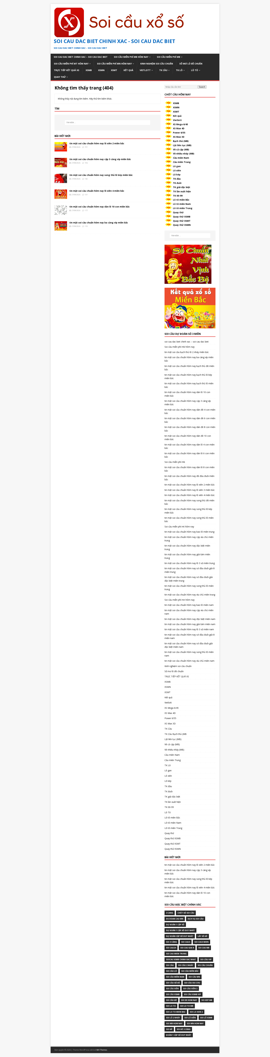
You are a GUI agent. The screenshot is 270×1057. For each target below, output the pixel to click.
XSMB (89, 70)
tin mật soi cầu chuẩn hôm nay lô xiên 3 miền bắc (190, 489)
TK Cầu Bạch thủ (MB (176, 734)
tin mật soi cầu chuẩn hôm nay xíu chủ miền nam (189, 660)
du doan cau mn (174, 918)
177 (86, 210)
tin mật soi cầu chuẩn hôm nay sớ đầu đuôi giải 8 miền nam (190, 636)
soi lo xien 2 (196, 1012)
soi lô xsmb (206, 1017)
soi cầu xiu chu (192, 982)
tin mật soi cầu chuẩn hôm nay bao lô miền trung (189, 531)
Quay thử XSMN (182, 224)
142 (86, 179)
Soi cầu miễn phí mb (168, 56)
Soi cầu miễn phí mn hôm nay (114, 63)
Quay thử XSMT (181, 220)
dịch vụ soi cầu (196, 918)
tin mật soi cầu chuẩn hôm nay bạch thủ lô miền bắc (189, 385)
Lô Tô (194, 70)
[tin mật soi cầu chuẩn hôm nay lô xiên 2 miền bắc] (61, 149)
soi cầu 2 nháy (185, 965)
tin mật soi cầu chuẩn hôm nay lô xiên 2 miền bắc (96, 143)
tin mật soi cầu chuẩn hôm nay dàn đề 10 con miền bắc (188, 437)
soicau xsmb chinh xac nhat (181, 959)
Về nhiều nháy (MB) (183, 153)
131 (86, 194)
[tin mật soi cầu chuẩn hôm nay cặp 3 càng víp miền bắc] (61, 165)
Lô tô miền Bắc (181, 199)
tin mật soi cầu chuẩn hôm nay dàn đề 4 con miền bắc (190, 411)
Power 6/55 (179, 132)
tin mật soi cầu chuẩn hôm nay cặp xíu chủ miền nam (189, 612)
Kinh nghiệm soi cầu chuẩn (156, 63)
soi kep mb (206, 1000)
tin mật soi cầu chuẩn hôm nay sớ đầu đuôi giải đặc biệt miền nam (189, 645)
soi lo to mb (186, 1006)
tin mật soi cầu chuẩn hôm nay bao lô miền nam (189, 604)
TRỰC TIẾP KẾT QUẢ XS (66, 70)
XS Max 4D (178, 128)
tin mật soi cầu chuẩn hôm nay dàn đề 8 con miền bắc (190, 429)
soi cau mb (203, 947)
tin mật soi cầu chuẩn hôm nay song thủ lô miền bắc (189, 519)
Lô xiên (177, 170)
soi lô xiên (190, 1017)
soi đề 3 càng (183, 1029)
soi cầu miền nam (175, 976)
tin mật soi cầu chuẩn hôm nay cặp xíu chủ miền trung (189, 539)
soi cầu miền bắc (190, 971)
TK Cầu (163, 70)
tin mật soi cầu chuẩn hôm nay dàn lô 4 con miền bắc (190, 446)
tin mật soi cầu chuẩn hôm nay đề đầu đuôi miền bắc (189, 478)
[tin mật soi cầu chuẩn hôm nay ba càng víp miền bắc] (61, 228)
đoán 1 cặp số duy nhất (178, 1035)
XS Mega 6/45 (180, 124)
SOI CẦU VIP (206, 959)
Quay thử (60, 76)
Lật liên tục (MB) (182, 145)
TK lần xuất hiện (182, 191)
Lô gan (177, 166)
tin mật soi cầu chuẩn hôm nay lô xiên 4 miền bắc (96, 190)
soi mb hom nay (174, 1023)
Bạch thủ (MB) (181, 141)
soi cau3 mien (201, 942)
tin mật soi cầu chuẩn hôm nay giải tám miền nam (190, 624)
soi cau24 (171, 947)
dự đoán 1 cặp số (175, 924)
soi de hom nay (189, 1000)
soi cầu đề (171, 1000)
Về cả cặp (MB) (181, 149)
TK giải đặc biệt (181, 187)
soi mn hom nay (195, 1023)
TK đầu (177, 178)
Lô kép (176, 174)
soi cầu (170, 965)
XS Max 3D (178, 136)
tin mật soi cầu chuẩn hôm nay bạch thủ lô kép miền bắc (188, 376)
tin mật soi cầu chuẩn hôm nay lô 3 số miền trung (190, 563)
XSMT (114, 70)
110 (86, 226)
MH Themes (102, 1050)
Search (202, 87)
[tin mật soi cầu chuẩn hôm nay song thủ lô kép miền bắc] (61, 181)
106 (86, 163)
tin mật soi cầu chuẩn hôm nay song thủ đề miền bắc (189, 502)
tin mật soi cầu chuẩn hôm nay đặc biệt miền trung (187, 547)
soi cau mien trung (176, 953)
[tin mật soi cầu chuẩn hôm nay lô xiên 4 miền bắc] (61, 197)
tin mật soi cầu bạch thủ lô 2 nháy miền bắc (187, 352)
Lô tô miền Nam (182, 203)
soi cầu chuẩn (205, 965)
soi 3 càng (171, 942)
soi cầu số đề (173, 982)
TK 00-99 (177, 195)
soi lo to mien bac (175, 1012)
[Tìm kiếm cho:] (107, 122)
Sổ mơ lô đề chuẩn (190, 63)
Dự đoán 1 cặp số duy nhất (180, 930)
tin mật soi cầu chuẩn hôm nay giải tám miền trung (187, 556)
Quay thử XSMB (181, 216)
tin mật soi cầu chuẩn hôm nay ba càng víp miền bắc (98, 222)
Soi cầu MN (194, 976)
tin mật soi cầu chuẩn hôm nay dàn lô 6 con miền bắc (190, 455)
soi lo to (171, 1006)
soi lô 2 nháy (173, 1017)
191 (86, 147)
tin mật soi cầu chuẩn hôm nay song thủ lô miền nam (189, 654)
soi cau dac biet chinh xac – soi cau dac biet (81, 56)
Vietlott (145, 70)
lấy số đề (202, 936)
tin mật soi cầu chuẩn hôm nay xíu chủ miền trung (190, 594)
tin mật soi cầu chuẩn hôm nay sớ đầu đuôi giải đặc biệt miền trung (189, 579)
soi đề (169, 1029)
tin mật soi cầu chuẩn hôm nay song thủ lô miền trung (189, 587)
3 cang (169, 912)
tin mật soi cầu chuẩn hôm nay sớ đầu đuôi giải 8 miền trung (190, 570)
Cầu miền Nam (181, 157)
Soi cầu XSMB (173, 994)
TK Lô (179, 70)
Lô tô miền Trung (182, 208)
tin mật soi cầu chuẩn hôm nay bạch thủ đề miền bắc (189, 368)
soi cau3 (185, 942)
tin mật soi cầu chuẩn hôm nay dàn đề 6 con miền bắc (190, 420)
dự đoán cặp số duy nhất (179, 936)
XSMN (101, 70)
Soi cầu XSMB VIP (192, 994)
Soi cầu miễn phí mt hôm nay (71, 63)
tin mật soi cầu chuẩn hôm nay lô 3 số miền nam (189, 629)
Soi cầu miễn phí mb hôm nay (131, 56)
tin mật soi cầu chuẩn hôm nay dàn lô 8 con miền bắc (190, 469)
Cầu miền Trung (182, 162)
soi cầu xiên (172, 988)
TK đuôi (177, 182)
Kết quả (128, 70)
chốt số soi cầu (186, 912)
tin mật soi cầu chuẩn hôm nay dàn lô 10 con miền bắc (99, 206)
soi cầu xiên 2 (190, 988)
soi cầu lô (171, 971)
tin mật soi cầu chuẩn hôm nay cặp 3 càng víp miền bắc (100, 159)
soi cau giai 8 (187, 947)
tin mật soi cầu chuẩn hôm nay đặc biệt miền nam (190, 619)
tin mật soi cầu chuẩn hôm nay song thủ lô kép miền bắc (101, 175)
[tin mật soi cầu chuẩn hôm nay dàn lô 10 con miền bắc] (61, 212)
